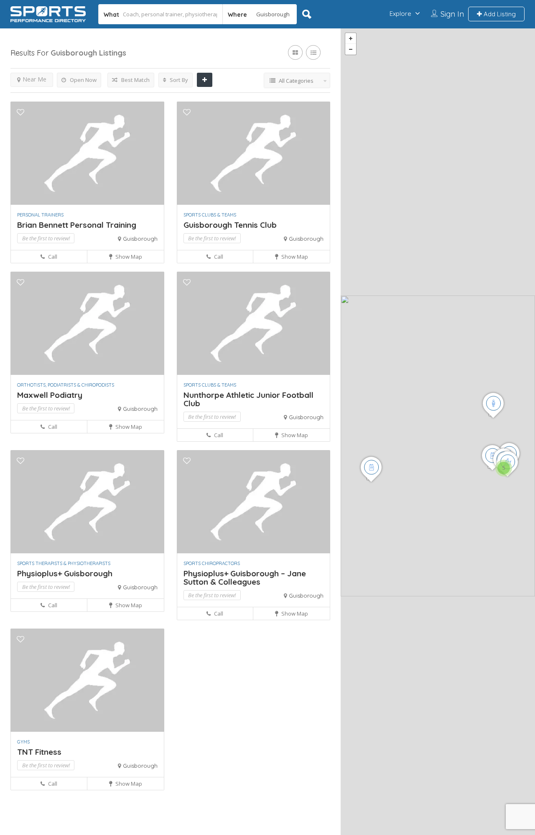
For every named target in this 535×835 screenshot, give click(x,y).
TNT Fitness (39, 752)
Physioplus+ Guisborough (66, 573)
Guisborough (140, 238)
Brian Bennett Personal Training (76, 225)
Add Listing (499, 14)
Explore (400, 14)
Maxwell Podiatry (49, 395)
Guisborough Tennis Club (230, 225)
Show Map (128, 256)
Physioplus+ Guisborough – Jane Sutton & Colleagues (244, 577)
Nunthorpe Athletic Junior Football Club (248, 399)
